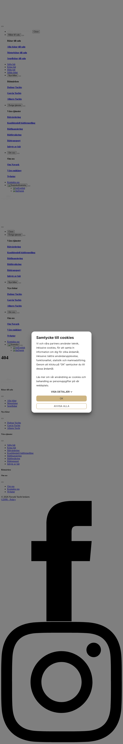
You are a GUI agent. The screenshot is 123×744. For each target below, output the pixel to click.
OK (61, 398)
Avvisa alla (61, 406)
